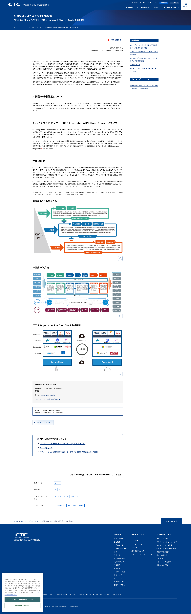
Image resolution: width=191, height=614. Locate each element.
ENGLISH (174, 3)
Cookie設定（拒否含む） (22, 605)
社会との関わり (162, 555)
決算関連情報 (119, 545)
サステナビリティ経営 (165, 545)
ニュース (24, 27)
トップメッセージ (163, 538)
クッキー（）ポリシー (66, 594)
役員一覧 (117, 555)
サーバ (66, 496)
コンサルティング (60, 505)
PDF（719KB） (117, 40)
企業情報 (117, 534)
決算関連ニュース (137, 551)
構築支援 (80, 505)
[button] (77, 233)
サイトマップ (117, 594)
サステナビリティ (164, 534)
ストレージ (58, 496)
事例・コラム (153, 3)
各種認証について (120, 582)
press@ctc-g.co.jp (48, 395)
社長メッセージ (119, 538)
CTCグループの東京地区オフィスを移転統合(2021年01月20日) (62, 444)
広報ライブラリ (119, 585)
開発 (74, 505)
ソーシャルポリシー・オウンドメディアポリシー (94, 594)
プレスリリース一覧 (43, 422)
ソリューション (137, 534)
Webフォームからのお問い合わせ (46, 399)
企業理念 (117, 565)
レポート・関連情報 (164, 562)
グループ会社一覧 (46, 448)
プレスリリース (36, 27)
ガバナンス (118, 578)
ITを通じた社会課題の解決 (166, 548)
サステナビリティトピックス (141, 554)
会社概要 (117, 542)
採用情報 (164, 3)
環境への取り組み (163, 552)
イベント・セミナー (139, 3)
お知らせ (134, 548)
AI (55, 489)
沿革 (115, 552)
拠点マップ (118, 575)
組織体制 (117, 568)
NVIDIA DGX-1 (135, 65)
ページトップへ (170, 521)
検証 (69, 505)
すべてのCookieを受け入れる (22, 599)
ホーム (16, 27)
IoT (60, 489)
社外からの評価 (119, 558)
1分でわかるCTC (120, 562)
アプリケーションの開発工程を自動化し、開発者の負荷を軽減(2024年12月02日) (69, 452)
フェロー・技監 (119, 572)
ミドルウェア (74, 496)
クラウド (57, 483)
